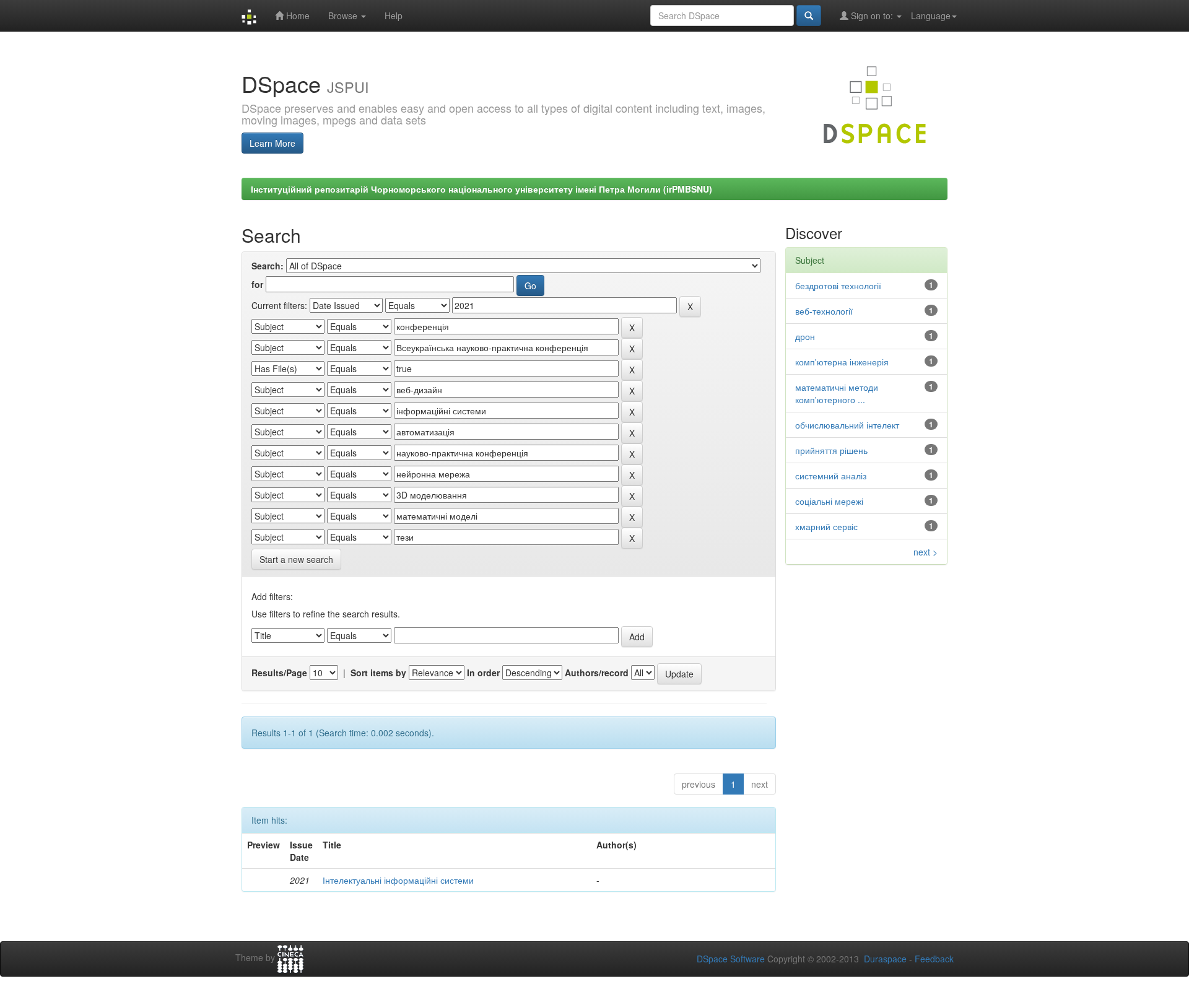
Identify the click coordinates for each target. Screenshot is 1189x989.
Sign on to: (871, 15)
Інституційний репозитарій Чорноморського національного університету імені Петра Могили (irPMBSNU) (481, 189)
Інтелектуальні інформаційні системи (398, 880)
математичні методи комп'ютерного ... (836, 393)
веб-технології (824, 311)
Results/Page (279, 672)
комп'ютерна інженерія (842, 361)
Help (394, 15)
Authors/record (597, 672)
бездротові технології (838, 285)
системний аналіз (830, 475)
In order (483, 672)
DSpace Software (731, 958)
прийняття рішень (831, 450)
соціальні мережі (829, 501)
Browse (344, 15)
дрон (805, 336)
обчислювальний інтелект (847, 425)
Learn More (272, 143)
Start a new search (296, 559)
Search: (267, 265)
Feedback (934, 958)
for (257, 284)
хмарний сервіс (826, 526)
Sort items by (378, 672)
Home (297, 15)
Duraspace (885, 958)
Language (931, 15)
